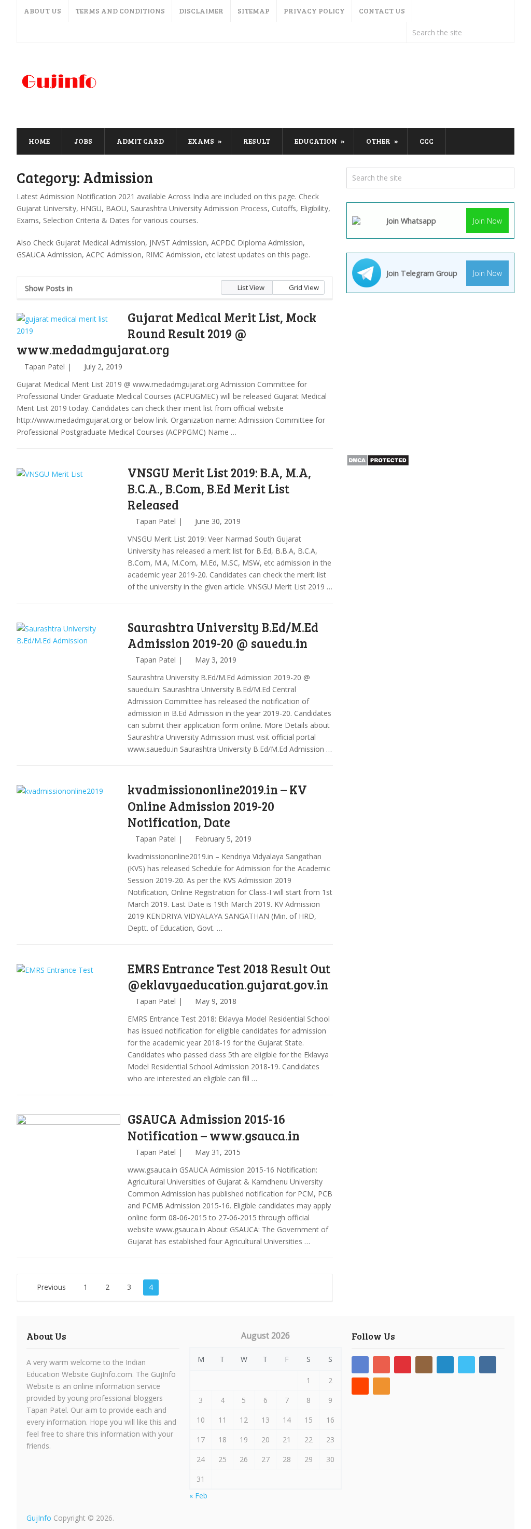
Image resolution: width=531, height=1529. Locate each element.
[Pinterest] (402, 1364)
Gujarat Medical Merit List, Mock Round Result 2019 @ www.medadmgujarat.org (166, 333)
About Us (42, 11)
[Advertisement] (325, 86)
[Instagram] (423, 1364)
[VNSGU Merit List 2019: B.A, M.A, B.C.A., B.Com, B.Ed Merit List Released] (68, 520)
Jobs (83, 141)
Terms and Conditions (120, 11)
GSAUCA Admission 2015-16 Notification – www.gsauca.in (214, 1127)
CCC (427, 141)
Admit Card (140, 141)
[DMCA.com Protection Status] (377, 464)
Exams (201, 141)
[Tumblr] (487, 1364)
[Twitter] (466, 1364)
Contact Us (382, 11)
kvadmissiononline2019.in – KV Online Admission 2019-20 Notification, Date (217, 805)
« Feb (198, 1495)
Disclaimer (201, 11)
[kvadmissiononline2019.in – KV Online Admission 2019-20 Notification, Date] (68, 837)
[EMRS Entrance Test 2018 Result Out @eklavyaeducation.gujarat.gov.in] (68, 1016)
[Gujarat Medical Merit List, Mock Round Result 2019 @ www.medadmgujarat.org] (68, 325)
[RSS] (381, 1386)
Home (39, 141)
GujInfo (38, 1518)
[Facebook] (360, 1364)
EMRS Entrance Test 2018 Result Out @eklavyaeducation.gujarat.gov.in (229, 976)
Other (378, 141)
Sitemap (253, 11)
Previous (50, 1287)
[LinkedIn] (445, 1364)
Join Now (487, 221)
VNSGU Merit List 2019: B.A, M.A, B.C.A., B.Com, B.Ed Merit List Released (219, 488)
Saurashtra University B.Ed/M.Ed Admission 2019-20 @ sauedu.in (223, 635)
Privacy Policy (314, 11)
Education (316, 141)
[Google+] (381, 1364)
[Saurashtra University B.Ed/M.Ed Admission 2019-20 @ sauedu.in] (68, 674)
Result (256, 141)
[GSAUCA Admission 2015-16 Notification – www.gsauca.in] (68, 1166)
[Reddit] (360, 1386)
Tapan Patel (44, 366)
